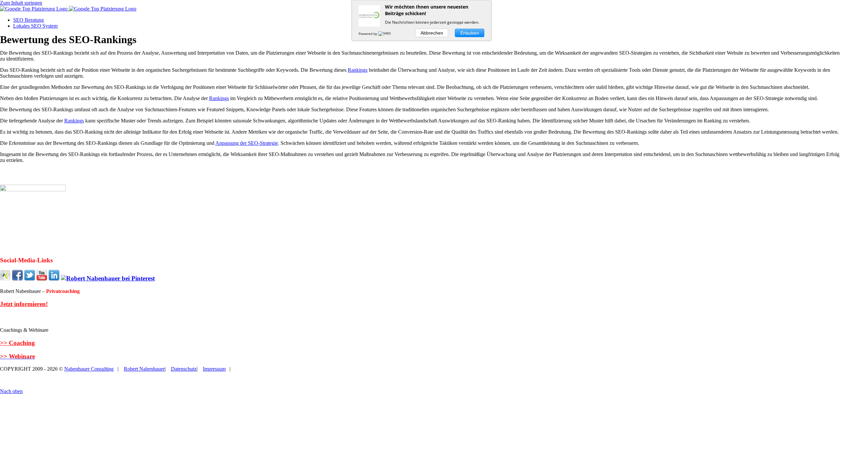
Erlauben (469, 33)
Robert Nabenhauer (144, 369)
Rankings (357, 70)
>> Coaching (17, 342)
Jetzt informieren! (24, 304)
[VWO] (385, 33)
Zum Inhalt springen (21, 3)
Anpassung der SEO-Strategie (246, 143)
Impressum (214, 369)
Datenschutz (184, 369)
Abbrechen (432, 33)
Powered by (368, 33)
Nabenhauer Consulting (89, 369)
